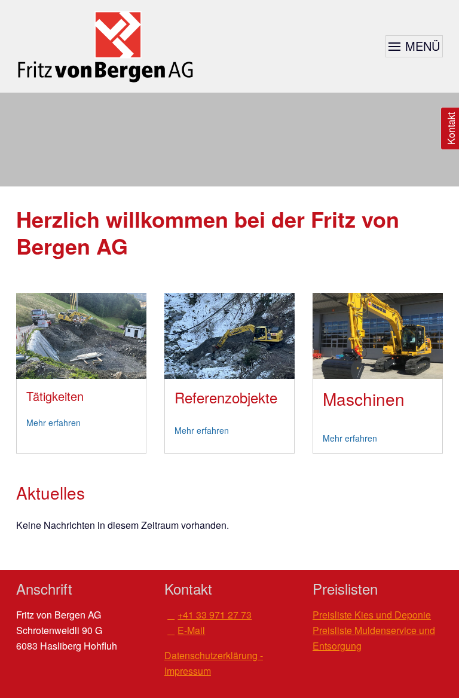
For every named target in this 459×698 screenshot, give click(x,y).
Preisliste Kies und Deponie (372, 615)
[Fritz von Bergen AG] (105, 46)
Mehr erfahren (53, 423)
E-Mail (191, 630)
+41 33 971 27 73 (215, 615)
